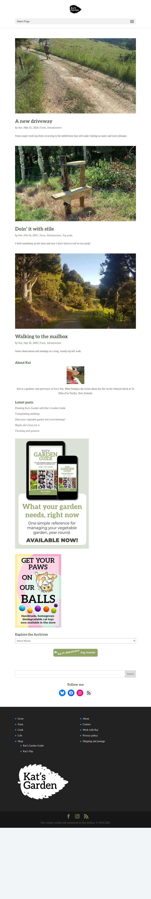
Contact (87, 724)
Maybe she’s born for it (27, 425)
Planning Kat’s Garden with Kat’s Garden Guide (40, 408)
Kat (20, 127)
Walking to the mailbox (41, 337)
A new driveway (33, 121)
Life (20, 735)
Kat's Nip (59, 388)
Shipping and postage (94, 741)
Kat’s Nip (28, 751)
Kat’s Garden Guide (33, 745)
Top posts (67, 235)
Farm (43, 127)
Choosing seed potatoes (27, 430)
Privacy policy (90, 735)
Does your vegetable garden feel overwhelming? (40, 419)
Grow (21, 718)
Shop (20, 741)
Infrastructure (54, 127)
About (86, 718)
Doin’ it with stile (34, 229)
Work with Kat (90, 729)
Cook (20, 729)
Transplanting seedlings (27, 413)
